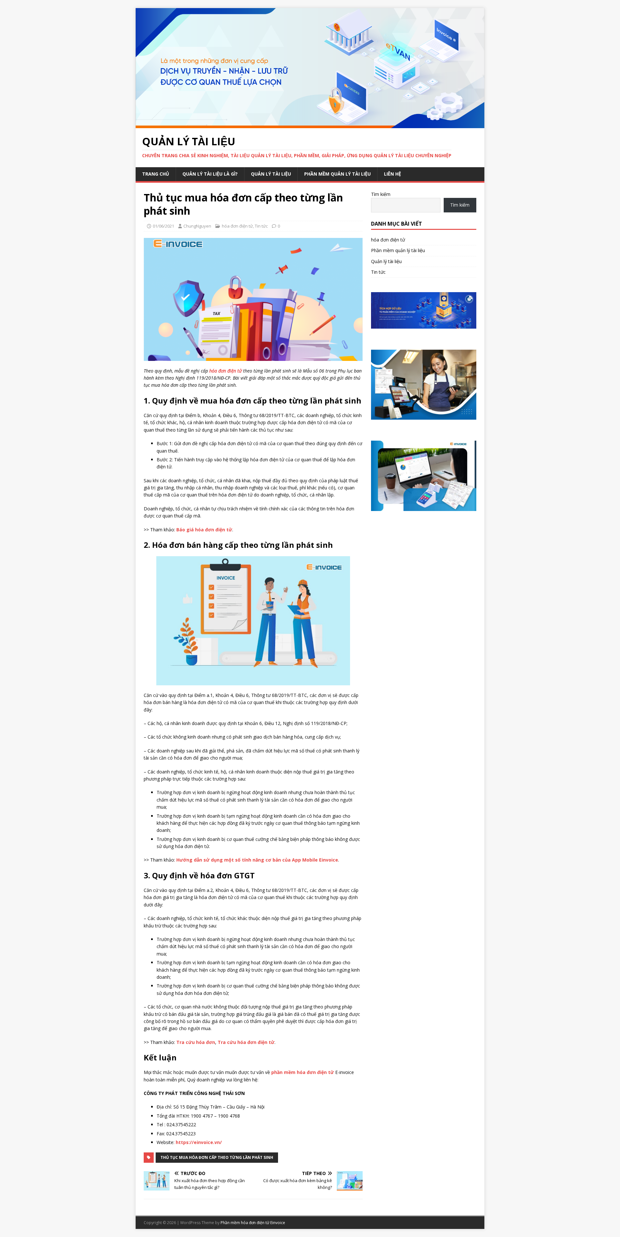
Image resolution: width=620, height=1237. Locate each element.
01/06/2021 (163, 226)
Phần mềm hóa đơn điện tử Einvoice (253, 1222)
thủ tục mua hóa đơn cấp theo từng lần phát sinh (216, 1157)
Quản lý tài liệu (271, 174)
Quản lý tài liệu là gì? (210, 174)
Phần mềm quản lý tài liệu (337, 174)
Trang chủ (155, 174)
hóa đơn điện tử (237, 226)
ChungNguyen (197, 226)
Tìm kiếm (380, 194)
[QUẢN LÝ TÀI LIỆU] (310, 124)
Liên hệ (392, 174)
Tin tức (261, 226)
